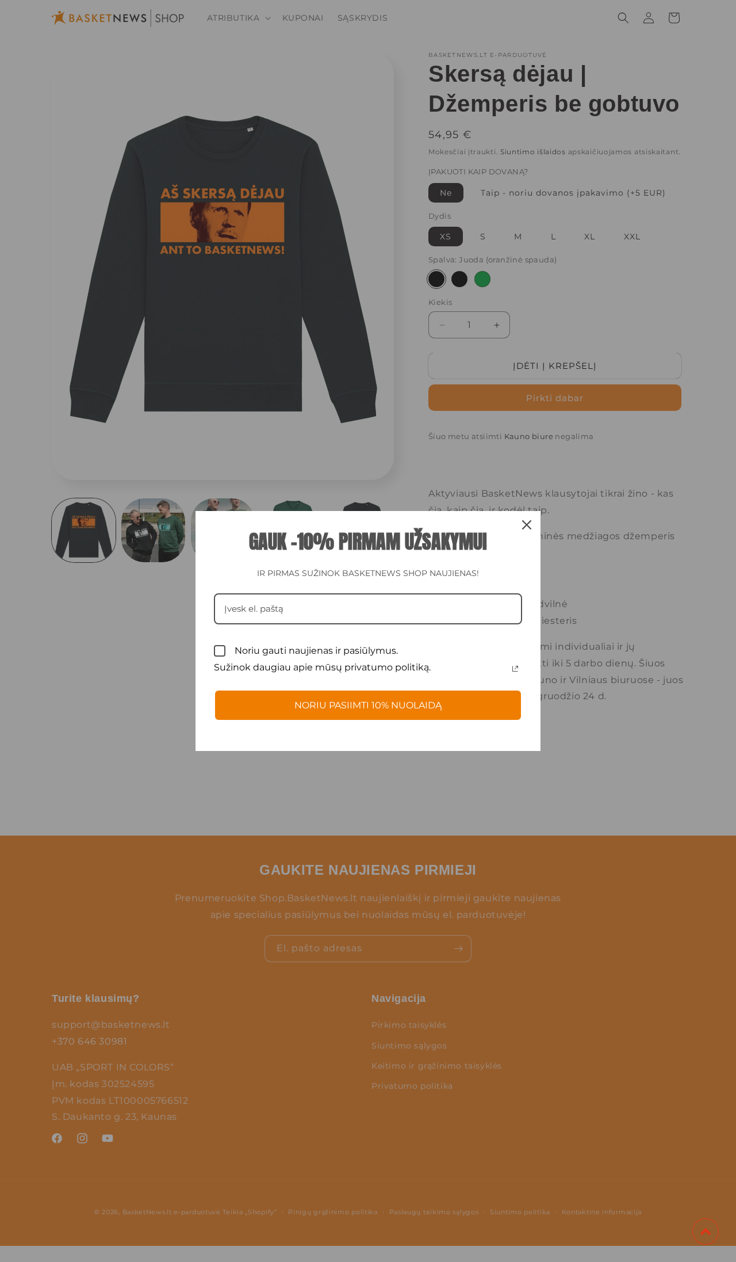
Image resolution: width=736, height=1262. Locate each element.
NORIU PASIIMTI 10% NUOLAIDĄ (368, 705)
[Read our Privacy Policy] (515, 669)
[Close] (526, 525)
